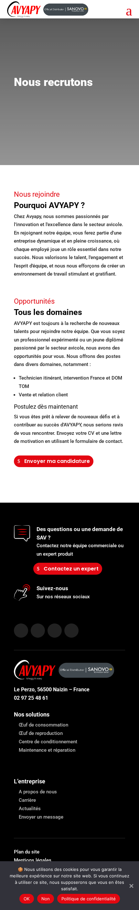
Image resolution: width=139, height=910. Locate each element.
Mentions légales (32, 860)
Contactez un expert (71, 568)
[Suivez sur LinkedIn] (21, 630)
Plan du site (26, 852)
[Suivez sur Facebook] (38, 630)
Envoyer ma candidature (57, 461)
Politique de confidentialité (88, 898)
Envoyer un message (41, 817)
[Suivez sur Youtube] (71, 630)
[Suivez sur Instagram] (55, 630)
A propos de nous (38, 792)
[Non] (131, 886)
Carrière (27, 800)
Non (45, 898)
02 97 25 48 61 (31, 698)
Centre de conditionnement (48, 742)
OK (27, 898)
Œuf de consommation (43, 725)
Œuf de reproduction (41, 733)
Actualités (30, 808)
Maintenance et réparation (47, 750)
